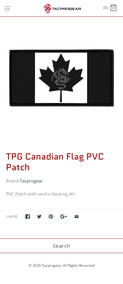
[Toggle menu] (7, 7)
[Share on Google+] (63, 216)
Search (61, 245)
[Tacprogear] (61, 8)
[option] (61, 78)
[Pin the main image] (51, 216)
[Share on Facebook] (27, 216)
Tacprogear (31, 181)
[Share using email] (76, 216)
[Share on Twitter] (39, 216)
